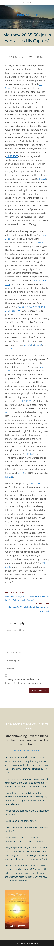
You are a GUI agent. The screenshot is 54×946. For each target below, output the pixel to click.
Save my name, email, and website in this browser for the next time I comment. (25, 681)
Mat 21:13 (28, 344)
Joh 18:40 (16, 310)
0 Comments (19, 57)
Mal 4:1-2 (31, 454)
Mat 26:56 (35, 483)
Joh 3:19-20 (25, 401)
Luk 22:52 (38, 242)
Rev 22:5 (9, 476)
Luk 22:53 (9, 412)
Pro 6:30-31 (34, 307)
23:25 (39, 344)
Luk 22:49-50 (12, 156)
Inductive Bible (27, 14)
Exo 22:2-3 (23, 307)
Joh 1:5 (21, 472)
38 (35, 344)
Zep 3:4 (8, 348)
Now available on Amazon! (27, 750)
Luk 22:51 (41, 178)
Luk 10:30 (36, 280)
